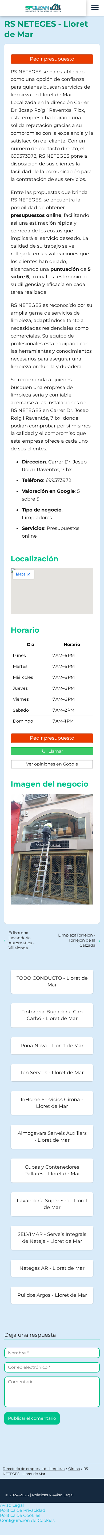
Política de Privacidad (22, 1510)
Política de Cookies (20, 1515)
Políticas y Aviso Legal (53, 1495)
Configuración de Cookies (27, 1520)
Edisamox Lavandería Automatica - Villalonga (22, 940)
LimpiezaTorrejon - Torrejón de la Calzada (76, 940)
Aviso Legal (12, 1505)
